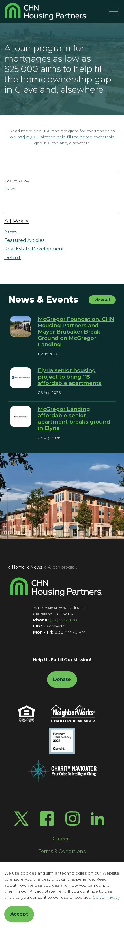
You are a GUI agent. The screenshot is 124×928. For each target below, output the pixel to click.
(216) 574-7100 (63, 620)
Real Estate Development (34, 249)
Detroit (12, 257)
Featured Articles (24, 240)
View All (102, 300)
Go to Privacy (106, 897)
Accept (19, 914)
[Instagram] (72, 818)
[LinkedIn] (97, 818)
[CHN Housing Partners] (46, 11)
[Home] (56, 587)
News (10, 188)
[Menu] (113, 11)
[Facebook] (47, 818)
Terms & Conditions (62, 851)
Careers (62, 838)
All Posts (16, 221)
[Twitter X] (21, 818)
